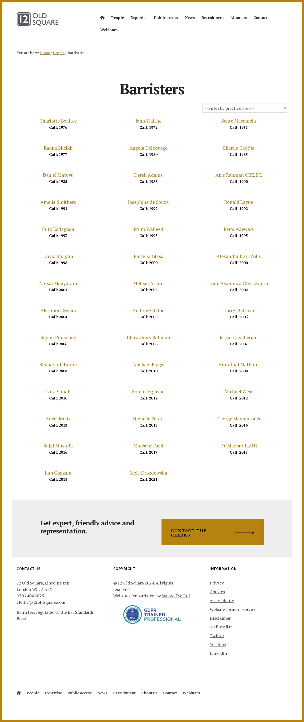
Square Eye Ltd (176, 595)
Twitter (217, 635)
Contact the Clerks (189, 533)
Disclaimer (220, 618)
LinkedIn (218, 653)
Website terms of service (233, 609)
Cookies (217, 591)
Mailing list (221, 627)
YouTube (218, 644)
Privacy (217, 583)
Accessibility (222, 600)
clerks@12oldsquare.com (41, 602)
